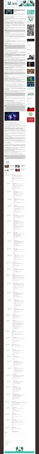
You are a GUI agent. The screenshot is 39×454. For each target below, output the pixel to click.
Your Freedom (28, 44)
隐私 (31, 89)
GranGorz (28, 46)
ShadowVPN (28, 43)
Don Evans (5, 8)
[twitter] (30, 17)
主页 (5, 6)
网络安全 (30, 88)
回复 (12, 181)
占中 (27, 87)
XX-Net (27, 45)
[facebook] (31, 17)
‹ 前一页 (15, 431)
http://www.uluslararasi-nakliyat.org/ (21, 180)
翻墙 (30, 89)
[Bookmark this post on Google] (8, 162)
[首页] (19, 3)
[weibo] (28, 17)
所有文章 (8, 6)
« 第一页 (13, 431)
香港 (33, 89)
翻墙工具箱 (12, 6)
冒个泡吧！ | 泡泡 (14, 174)
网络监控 (29, 89)
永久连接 (7, 192)
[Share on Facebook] (6, 162)
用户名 (5, 433)
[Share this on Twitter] (5, 162)
